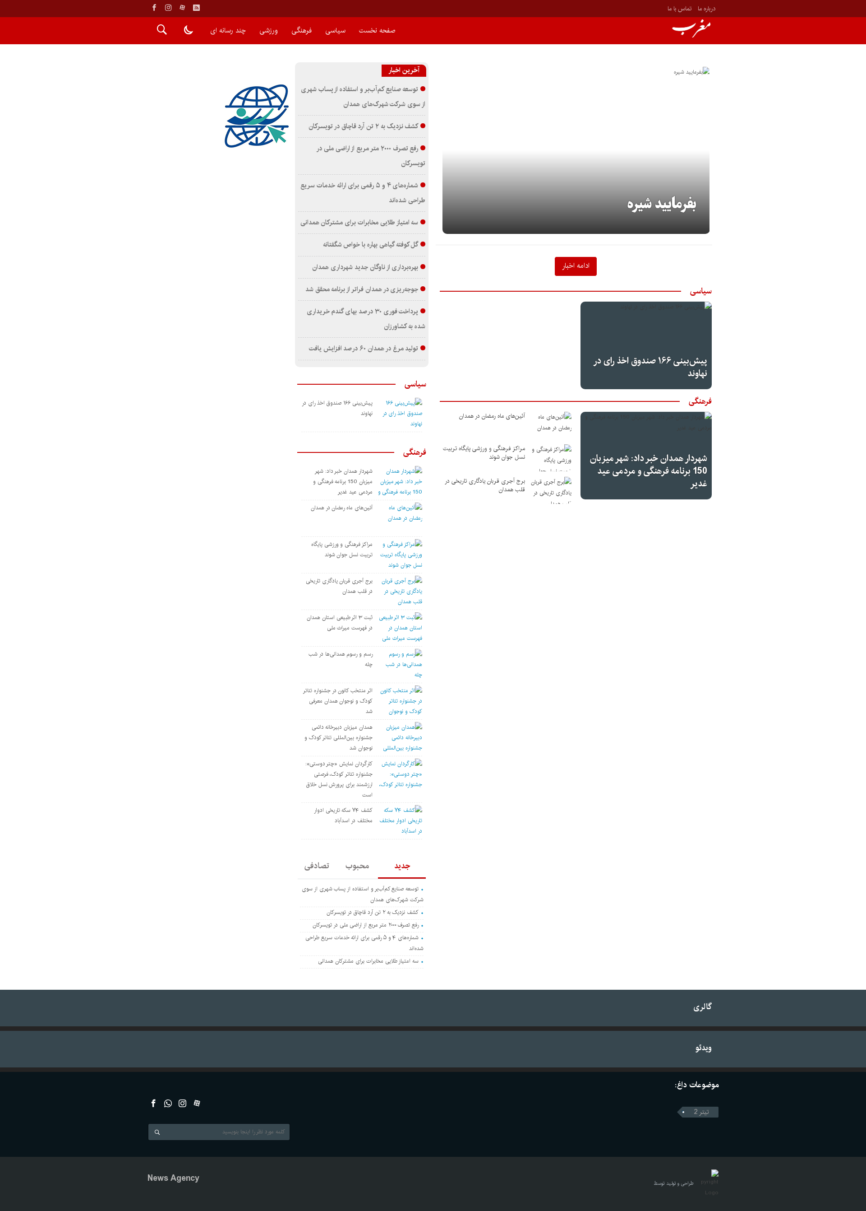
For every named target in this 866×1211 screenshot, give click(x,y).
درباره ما (706, 9)
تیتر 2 (701, 1112)
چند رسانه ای (228, 30)
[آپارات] (182, 8)
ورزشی (268, 30)
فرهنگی (301, 30)
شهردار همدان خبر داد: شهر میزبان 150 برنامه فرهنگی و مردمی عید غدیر (648, 471)
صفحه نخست (377, 30)
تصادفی (316, 866)
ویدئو (704, 1047)
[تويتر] (168, 1103)
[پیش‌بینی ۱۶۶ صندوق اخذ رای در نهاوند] (646, 345)
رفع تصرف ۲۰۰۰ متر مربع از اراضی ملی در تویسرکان (366, 925)
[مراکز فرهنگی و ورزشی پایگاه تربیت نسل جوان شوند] (551, 457)
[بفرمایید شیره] (576, 150)
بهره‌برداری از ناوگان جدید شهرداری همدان (365, 267)
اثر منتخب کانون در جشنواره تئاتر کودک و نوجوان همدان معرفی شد (338, 701)
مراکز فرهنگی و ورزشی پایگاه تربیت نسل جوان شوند (484, 453)
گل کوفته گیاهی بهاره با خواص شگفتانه (371, 244)
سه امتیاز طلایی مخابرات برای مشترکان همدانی (359, 222)
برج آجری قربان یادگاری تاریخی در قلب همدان (485, 485)
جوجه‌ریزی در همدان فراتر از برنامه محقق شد (362, 289)
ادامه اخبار (576, 265)
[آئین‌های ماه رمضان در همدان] (551, 425)
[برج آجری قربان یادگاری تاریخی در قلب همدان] (551, 490)
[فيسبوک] (154, 8)
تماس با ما (679, 9)
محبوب (357, 866)
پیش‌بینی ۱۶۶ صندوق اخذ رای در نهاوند (650, 367)
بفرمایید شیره (661, 204)
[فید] (196, 8)
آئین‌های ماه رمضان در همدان (492, 416)
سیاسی (335, 30)
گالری (702, 1006)
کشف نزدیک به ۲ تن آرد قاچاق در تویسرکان (363, 126)
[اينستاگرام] (168, 8)
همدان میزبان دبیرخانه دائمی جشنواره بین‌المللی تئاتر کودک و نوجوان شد (338, 737)
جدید (402, 866)
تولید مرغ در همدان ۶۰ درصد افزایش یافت (364, 348)
